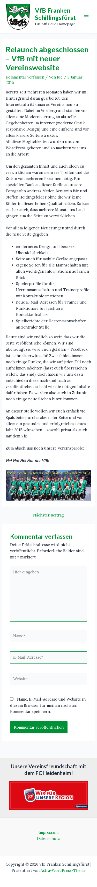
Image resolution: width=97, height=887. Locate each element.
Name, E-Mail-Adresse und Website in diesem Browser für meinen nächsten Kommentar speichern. (48, 705)
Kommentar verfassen (25, 77)
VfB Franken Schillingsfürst (55, 14)
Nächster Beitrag (48, 515)
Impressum (48, 832)
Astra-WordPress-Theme (63, 870)
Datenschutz (48, 838)
